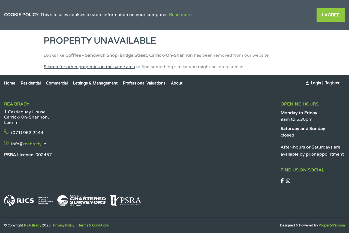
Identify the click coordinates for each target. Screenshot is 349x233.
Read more (180, 14)
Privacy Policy (63, 225)
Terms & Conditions (94, 225)
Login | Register (325, 83)
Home (9, 83)
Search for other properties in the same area (89, 66)
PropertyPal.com (332, 225)
